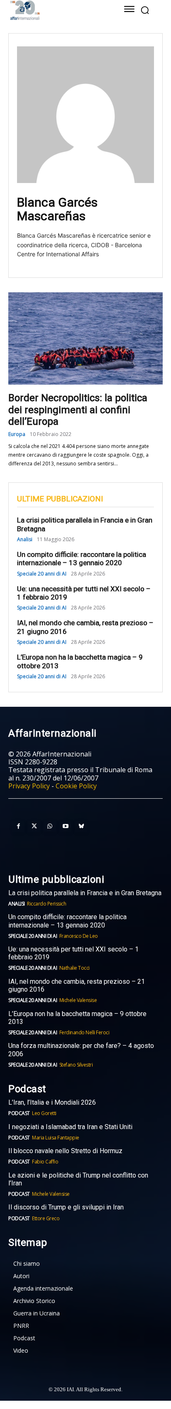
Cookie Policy (76, 785)
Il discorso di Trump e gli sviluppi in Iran (66, 1207)
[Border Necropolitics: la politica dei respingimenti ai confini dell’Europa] (85, 338)
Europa (16, 434)
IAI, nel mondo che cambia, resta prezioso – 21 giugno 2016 (76, 985)
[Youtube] (65, 826)
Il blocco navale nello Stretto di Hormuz (65, 1151)
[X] (34, 826)
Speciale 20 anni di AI (41, 573)
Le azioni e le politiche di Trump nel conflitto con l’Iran (78, 1179)
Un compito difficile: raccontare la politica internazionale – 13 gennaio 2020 (81, 558)
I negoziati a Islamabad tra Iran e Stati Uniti (70, 1127)
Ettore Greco (45, 1218)
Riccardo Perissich (46, 903)
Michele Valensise (78, 1000)
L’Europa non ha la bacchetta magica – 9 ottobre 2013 (77, 1018)
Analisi (24, 539)
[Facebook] (18, 826)
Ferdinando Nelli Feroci (84, 1032)
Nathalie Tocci (74, 967)
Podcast (19, 1113)
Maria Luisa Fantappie (55, 1137)
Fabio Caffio (45, 1161)
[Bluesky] (81, 826)
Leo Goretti (44, 1113)
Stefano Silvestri (76, 1064)
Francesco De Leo (78, 935)
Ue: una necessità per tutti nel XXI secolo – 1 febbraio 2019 (84, 593)
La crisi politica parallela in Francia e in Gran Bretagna (84, 893)
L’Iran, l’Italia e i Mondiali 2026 (52, 1102)
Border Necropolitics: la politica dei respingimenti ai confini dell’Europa (77, 410)
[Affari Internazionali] (55, 10)
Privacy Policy (29, 785)
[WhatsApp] (50, 826)
